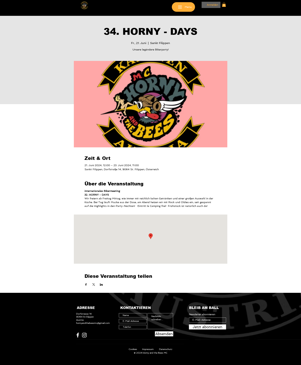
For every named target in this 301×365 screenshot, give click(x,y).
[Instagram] (84, 335)
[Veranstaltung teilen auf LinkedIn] (101, 284)
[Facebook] (78, 335)
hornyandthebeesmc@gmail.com (93, 323)
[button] (224, 4)
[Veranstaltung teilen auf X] (93, 284)
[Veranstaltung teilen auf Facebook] (85, 284)
